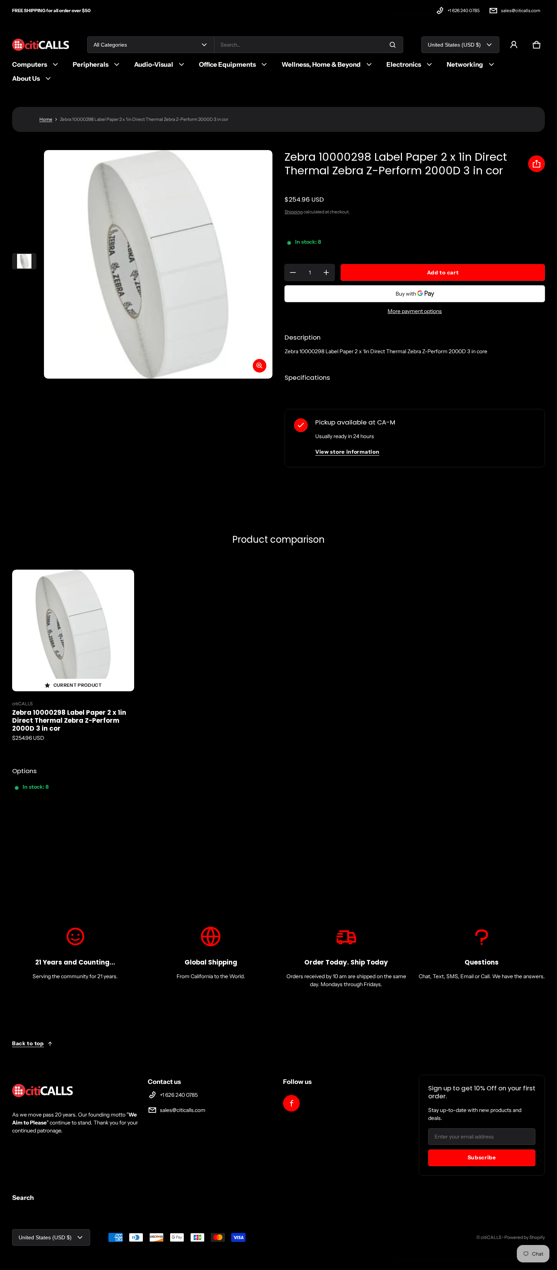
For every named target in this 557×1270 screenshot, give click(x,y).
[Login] (513, 44)
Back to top (28, 1043)
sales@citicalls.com (520, 10)
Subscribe (482, 1157)
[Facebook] (291, 1103)
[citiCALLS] (40, 45)
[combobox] (308, 44)
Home (45, 119)
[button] (536, 44)
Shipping (294, 212)
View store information (347, 451)
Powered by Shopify (524, 1237)
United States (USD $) (454, 45)
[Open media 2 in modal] (158, 264)
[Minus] (293, 272)
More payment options (415, 311)
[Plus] (326, 272)
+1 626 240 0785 (463, 10)
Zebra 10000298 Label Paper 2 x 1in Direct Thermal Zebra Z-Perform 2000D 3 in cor (69, 720)
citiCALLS (491, 1237)
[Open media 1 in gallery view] (24, 261)
